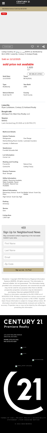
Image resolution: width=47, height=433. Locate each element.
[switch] (32, 46)
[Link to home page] (23, 3)
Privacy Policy (23, 417)
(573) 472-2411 (13, 339)
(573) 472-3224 (11, 341)
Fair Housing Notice (30, 419)
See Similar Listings (35, 74)
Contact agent (7, 46)
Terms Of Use (7, 417)
